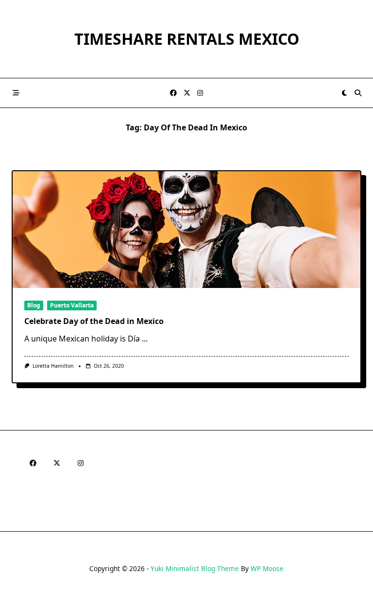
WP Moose (267, 568)
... (145, 338)
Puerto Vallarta (72, 305)
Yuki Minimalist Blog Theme (195, 568)
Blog (33, 305)
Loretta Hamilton (53, 365)
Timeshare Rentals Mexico (186, 38)
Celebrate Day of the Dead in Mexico (94, 321)
